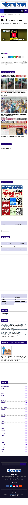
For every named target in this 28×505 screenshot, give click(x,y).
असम (14, 388)
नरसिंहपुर (14, 416)
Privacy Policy (22, 491)
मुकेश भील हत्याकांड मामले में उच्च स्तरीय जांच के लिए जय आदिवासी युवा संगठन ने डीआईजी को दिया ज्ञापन (13, 115)
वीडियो (5, 14)
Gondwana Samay (13, 494)
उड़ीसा (14, 395)
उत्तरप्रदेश (14, 398)
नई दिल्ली (14, 414)
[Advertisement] (14, 270)
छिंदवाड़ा (14, 405)
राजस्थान (14, 437)
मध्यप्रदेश (16, 295)
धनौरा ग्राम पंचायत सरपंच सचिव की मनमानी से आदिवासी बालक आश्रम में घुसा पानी (13, 93)
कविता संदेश (14, 400)
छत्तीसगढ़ (14, 402)
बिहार (14, 423)
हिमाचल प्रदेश (14, 451)
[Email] (20, 57)
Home (2, 14)
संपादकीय (14, 444)
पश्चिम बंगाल (14, 419)
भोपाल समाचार (14, 426)
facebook (9, 243)
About (16, 222)
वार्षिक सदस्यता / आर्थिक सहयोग (20, 301)
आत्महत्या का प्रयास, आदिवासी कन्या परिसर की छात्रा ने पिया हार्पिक (12, 136)
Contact (4, 224)
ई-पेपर (16, 299)
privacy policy (18, 224)
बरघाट (14, 421)
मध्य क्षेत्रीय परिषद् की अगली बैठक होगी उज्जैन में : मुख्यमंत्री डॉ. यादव (13, 327)
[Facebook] (9, 57)
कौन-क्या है (4, 304)
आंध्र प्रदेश (14, 390)
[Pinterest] (17, 57)
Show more (24, 72)
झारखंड (14, 409)
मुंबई (14, 435)
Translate (11, 315)
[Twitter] (11, 57)
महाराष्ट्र (14, 433)
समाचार (3, 299)
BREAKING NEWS (14, 386)
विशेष (14, 440)
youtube (22, 249)
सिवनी (3, 297)
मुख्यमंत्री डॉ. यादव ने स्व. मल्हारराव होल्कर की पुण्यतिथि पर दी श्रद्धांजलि (13, 335)
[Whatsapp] (14, 57)
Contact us (14, 491)
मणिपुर (14, 428)
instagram (9, 249)
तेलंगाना (14, 412)
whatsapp (22, 243)
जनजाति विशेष (17, 297)
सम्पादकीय (4, 301)
